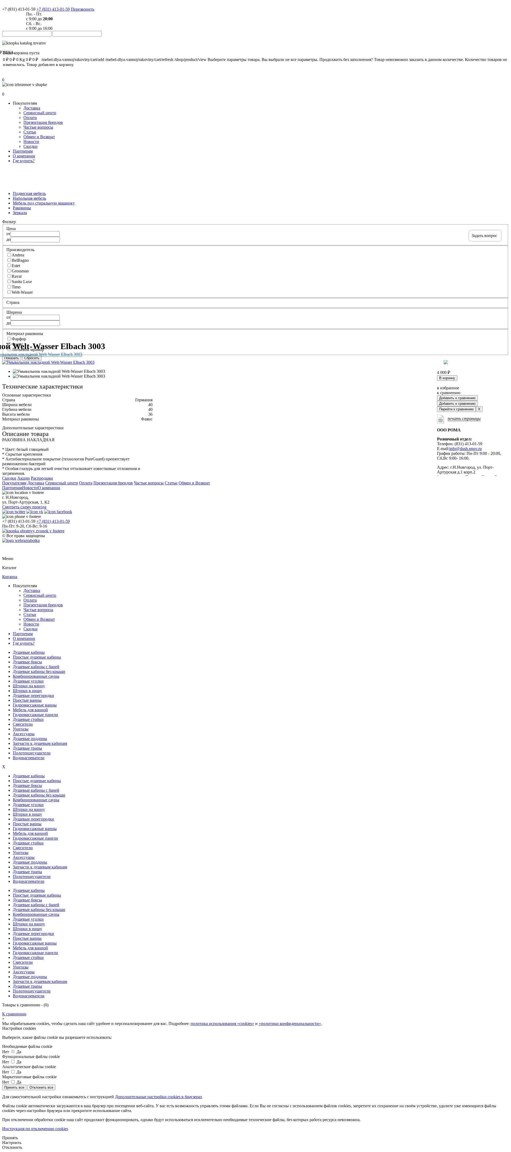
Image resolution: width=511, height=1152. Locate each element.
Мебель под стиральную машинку (44, 203)
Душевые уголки (28, 681)
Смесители (23, 724)
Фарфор (19, 339)
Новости (31, 141)
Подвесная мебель (29, 193)
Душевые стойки (28, 719)
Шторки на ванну (29, 686)
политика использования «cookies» (222, 1023)
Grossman (20, 271)
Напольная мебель (29, 198)
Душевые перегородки (33, 695)
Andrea (18, 255)
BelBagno (20, 260)
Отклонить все (41, 1087)
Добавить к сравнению (457, 398)
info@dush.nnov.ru (465, 448)
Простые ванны (27, 700)
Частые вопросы (38, 127)
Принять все (14, 1087)
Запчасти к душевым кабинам (40, 743)
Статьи (29, 132)
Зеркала (20, 212)
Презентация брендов (43, 122)
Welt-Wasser (22, 292)
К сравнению (14, 1014)
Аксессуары (24, 734)
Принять (10, 1137)
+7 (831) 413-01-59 (53, 9)
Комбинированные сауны (36, 676)
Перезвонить (82, 9)
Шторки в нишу (27, 690)
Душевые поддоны (30, 738)
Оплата (30, 117)
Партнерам (23, 151)
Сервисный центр (39, 113)
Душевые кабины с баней (36, 666)
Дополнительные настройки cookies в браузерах (158, 1096)
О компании (24, 156)
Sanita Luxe (22, 281)
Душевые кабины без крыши (39, 671)
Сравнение (12, 75)
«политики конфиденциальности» (290, 1023)
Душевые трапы (27, 748)
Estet (16, 265)
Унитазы (20, 729)
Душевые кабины (29, 652)
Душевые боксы (27, 662)
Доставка (31, 108)
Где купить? (24, 160)
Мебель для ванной (30, 710)
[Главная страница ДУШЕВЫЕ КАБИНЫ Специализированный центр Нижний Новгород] (8, 4)
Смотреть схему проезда (24, 507)
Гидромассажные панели (35, 714)
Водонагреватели (28, 757)
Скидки (30, 146)
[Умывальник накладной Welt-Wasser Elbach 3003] (48, 362)
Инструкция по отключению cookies (35, 1128)
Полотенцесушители (32, 753)
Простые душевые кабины (37, 657)
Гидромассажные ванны (35, 705)
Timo (16, 287)
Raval (17, 276)
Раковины (22, 208)
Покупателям (14, 483)
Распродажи (42, 478)
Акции (23, 478)
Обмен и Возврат (39, 136)
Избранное (12, 89)
